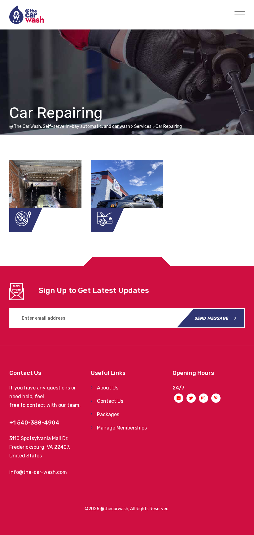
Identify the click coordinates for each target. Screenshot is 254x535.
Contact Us (110, 401)
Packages (108, 414)
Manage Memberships (122, 428)
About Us (107, 388)
